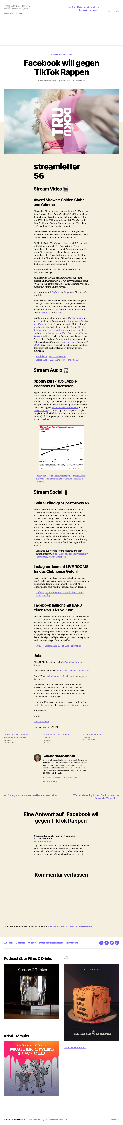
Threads (69, 777)
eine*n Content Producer (60, 676)
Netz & (70, 7)
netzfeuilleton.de (17, 1120)
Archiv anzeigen (50, 781)
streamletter (92, 7)
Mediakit (20, 942)
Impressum (72, 942)
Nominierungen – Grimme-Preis (51, 356)
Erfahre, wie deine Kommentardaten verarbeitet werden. (71, 926)
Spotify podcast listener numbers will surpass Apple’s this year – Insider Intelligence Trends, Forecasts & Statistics (61, 479)
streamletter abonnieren (70, 705)
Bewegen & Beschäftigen (61, 54)
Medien (80, 7)
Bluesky (49, 777)
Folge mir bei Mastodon (75, 1047)
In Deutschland (41, 410)
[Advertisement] (61, 31)
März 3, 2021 (66, 81)
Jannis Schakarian (49, 81)
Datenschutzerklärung (51, 942)
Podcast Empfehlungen (88, 10)
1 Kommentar (80, 81)
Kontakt (32, 942)
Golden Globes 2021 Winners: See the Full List (57, 360)
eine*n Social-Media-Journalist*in (73, 671)
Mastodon (57, 777)
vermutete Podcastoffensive (65, 407)
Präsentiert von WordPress (56, 1120)
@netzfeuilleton (41, 721)
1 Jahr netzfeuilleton (93, 734)
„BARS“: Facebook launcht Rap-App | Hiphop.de (58, 646)
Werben (8, 942)
